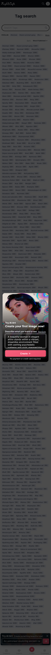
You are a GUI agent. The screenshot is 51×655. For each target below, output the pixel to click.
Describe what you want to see (21, 331)
